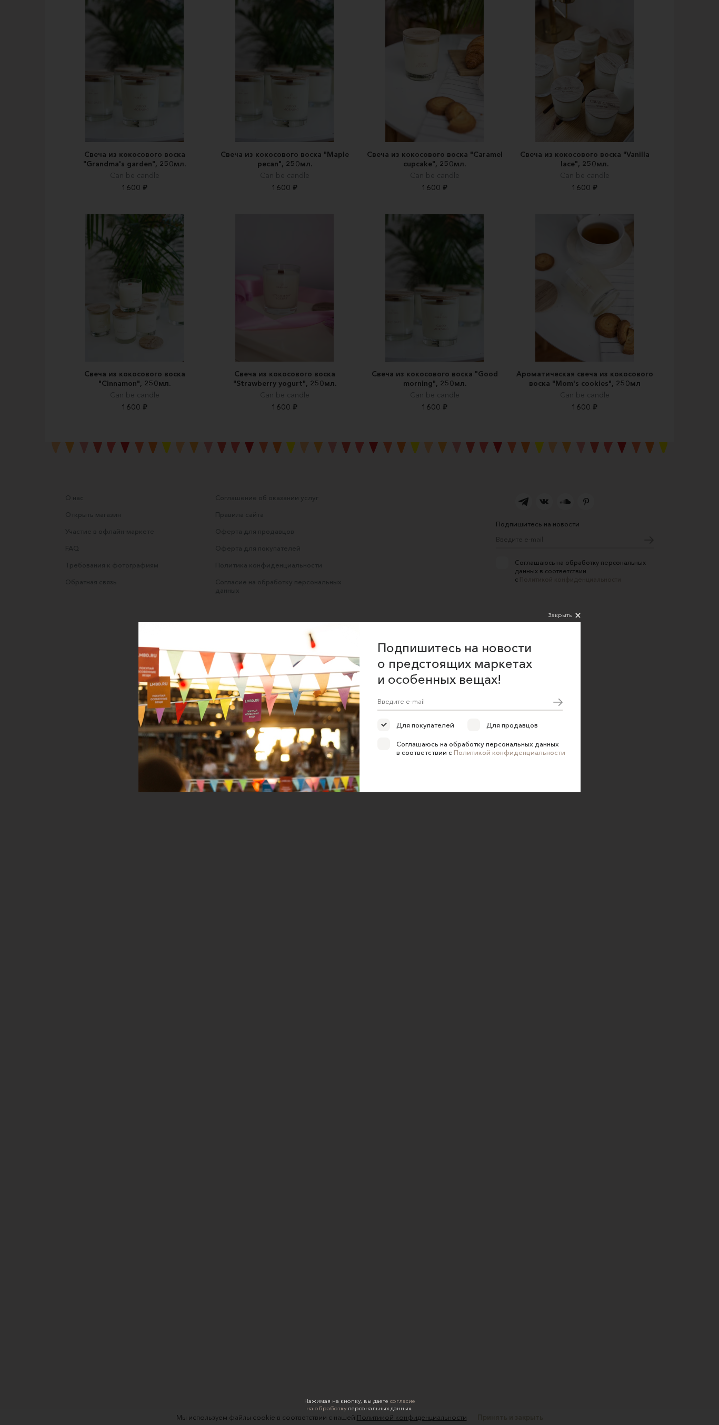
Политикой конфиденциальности (509, 752)
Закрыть (560, 615)
